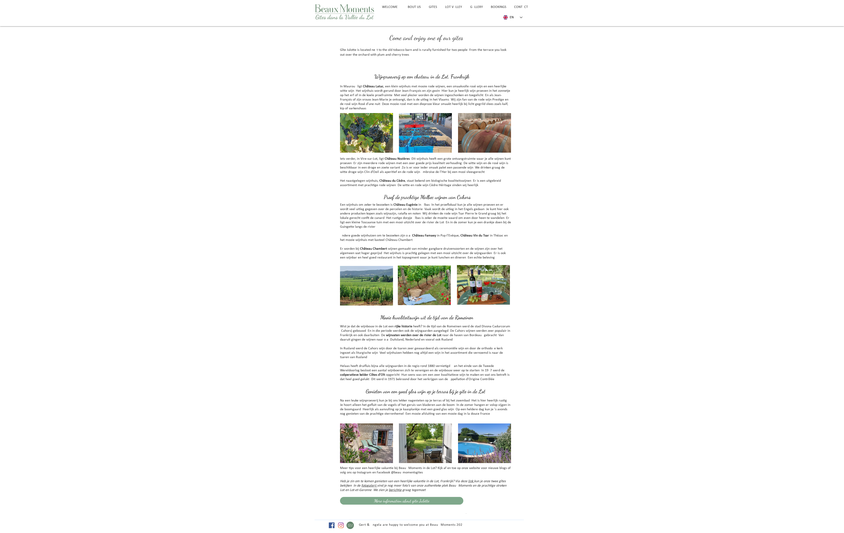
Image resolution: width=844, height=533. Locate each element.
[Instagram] (341, 525)
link (471, 481)
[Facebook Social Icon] (332, 525)
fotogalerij (369, 485)
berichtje (395, 490)
